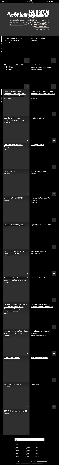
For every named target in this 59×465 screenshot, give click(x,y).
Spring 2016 (38, 451)
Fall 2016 (37, 450)
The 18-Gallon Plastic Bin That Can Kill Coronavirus (15, 252)
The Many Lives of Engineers (14, 225)
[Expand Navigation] (3, 1)
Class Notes (35, 384)
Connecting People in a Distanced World (39, 252)
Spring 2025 (17, 448)
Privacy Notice (18, 463)
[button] (2, 19)
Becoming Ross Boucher (13, 384)
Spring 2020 (28, 450)
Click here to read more (16, 25)
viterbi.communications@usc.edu (42, 461)
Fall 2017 (37, 447)
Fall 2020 (27, 448)
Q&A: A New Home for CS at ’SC (15, 411)
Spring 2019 (28, 453)
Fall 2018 (27, 454)
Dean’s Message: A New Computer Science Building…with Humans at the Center (15, 93)
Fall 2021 (17, 456)
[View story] (27, 60)
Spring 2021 (28, 447)
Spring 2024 (17, 451)
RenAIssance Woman (38, 171)
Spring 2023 (17, 454)
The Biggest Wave (37, 145)
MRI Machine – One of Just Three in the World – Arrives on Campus (16, 333)
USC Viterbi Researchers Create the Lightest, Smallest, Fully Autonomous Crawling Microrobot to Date (15, 307)
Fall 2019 (27, 451)
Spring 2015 (38, 454)
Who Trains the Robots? (39, 358)
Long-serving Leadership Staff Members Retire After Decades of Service (43, 93)
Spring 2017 (38, 448)
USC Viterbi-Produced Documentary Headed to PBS (14, 119)
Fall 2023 (17, 453)
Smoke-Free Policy (40, 463)
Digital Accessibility (34, 463)
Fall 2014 (37, 456)
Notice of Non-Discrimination (25, 463)
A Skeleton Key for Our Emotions (42, 278)
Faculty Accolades (37, 118)
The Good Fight (9, 171)
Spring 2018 (28, 456)
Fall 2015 (37, 453)
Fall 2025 (17, 447)
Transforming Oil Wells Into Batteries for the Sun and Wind (42, 305)
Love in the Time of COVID (13, 198)
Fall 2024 (17, 450)
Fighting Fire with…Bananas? (41, 225)
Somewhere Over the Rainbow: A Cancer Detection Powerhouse (16, 279)
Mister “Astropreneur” (12, 358)
